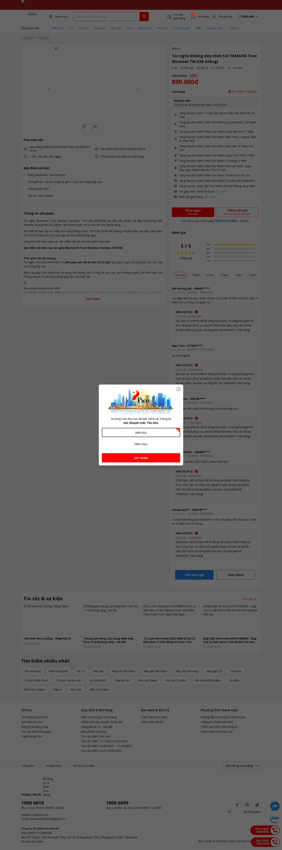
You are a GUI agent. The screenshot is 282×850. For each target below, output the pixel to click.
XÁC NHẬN (141, 458)
